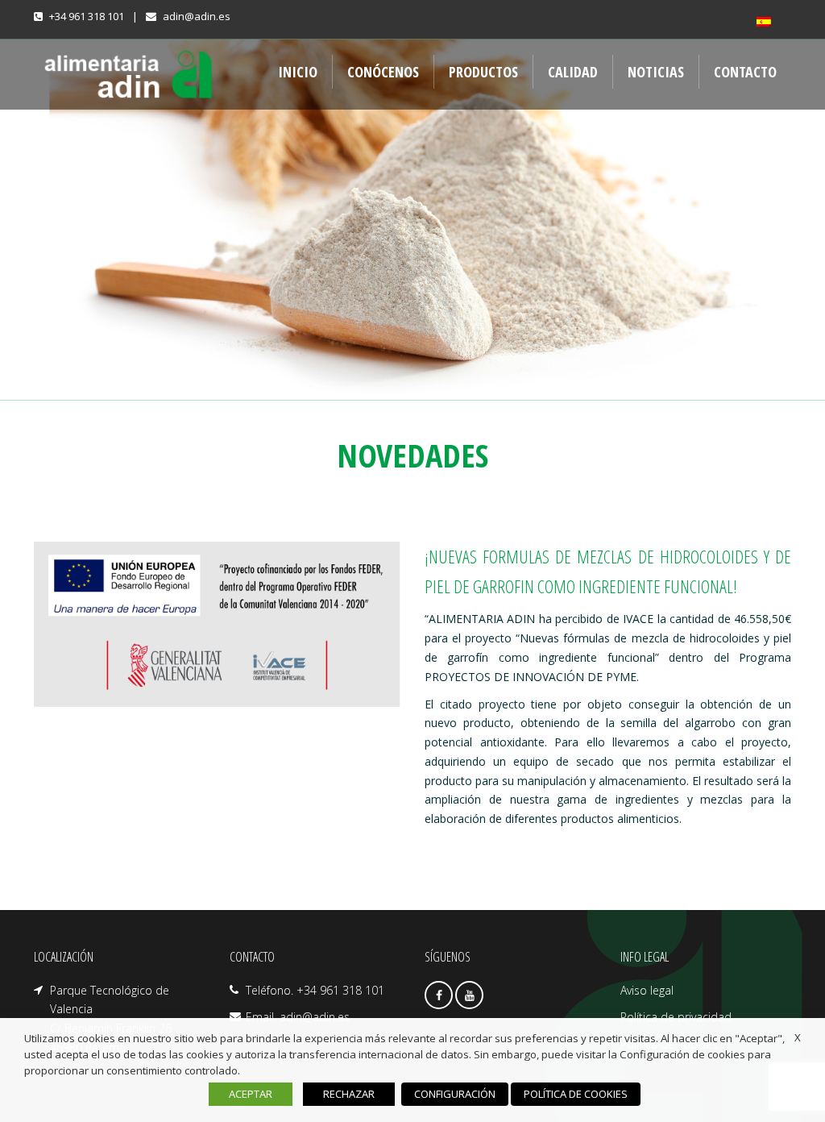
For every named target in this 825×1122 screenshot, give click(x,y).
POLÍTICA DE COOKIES (576, 1094)
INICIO (297, 71)
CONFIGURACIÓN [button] (454, 1094)
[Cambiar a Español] (767, 22)
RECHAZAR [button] (349, 1094)
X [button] (797, 1037)
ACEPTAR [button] (250, 1094)
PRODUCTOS (483, 71)
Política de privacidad (676, 1016)
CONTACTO (745, 71)
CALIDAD (573, 71)
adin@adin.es (196, 16)
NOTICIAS (656, 71)
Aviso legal (647, 990)
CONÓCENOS (383, 71)
